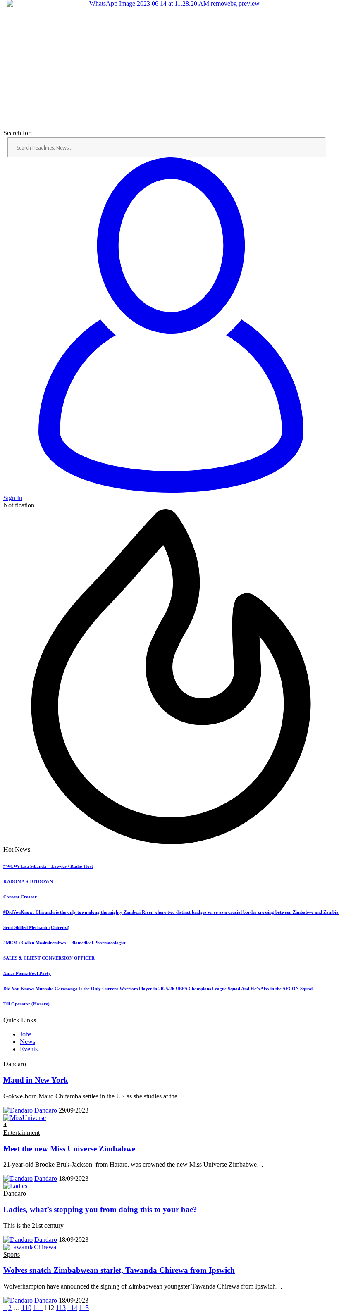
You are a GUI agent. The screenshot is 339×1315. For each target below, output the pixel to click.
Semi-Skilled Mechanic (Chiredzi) (36, 927)
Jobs (25, 1034)
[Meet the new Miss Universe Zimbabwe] (24, 1117)
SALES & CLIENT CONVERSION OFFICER (49, 957)
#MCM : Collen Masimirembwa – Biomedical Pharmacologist (64, 942)
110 (26, 1307)
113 (61, 1307)
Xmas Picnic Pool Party (27, 973)
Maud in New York (35, 1080)
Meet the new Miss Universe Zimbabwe (69, 1148)
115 (84, 1307)
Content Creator (20, 896)
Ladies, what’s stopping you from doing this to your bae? (100, 1209)
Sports (11, 1254)
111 (38, 1307)
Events (29, 1049)
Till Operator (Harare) (26, 1003)
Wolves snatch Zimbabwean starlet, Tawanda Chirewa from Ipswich (119, 1270)
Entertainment (21, 1132)
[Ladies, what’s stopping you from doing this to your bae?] (15, 1185)
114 (72, 1307)
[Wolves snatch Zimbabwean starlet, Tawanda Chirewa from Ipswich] (29, 1247)
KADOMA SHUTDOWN (28, 881)
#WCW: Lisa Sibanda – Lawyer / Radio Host (48, 866)
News (27, 1041)
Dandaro (14, 1063)
